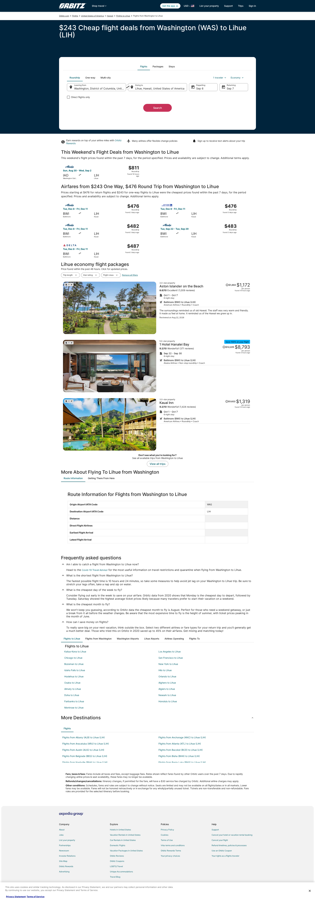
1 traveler (218, 77)
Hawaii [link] (110, 16)
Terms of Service (35, 896)
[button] (157, 717)
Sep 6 (199, 88)
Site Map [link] (63, 861)
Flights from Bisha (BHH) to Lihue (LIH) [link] (179, 756)
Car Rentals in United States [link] (123, 840)
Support (228, 5)
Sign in (252, 5)
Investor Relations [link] (67, 856)
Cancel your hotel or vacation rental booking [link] (232, 835)
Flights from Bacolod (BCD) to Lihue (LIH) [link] (180, 749)
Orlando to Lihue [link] (167, 676)
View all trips (158, 463)
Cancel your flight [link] (220, 840)
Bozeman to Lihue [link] (74, 664)
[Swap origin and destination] (128, 87)
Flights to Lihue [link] (123, 16)
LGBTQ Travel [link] (116, 866)
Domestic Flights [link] (117, 845)
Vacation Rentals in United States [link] (125, 835)
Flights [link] (75, 16)
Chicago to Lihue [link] (73, 657)
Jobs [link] (61, 835)
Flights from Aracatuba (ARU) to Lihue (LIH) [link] (85, 743)
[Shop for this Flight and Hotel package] (205, 308)
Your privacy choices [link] (170, 856)
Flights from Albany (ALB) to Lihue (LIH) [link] (83, 737)
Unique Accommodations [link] (121, 871)
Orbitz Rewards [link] (66, 866)
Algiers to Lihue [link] (166, 688)
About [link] (61, 829)
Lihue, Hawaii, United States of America (159, 88)
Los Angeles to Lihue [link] (169, 651)
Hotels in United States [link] (120, 829)
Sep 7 (230, 88)
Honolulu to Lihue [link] (167, 701)
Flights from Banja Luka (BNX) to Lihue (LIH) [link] (182, 762)
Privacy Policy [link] (167, 829)
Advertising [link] (64, 871)
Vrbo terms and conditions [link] (173, 845)
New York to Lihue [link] (168, 664)
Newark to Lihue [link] (167, 695)
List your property (209, 5)
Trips (240, 5)
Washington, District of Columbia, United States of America (100, 88)
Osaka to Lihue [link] (72, 682)
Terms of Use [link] (167, 840)
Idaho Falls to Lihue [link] (74, 670)
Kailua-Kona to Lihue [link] (75, 651)
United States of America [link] (92, 16)
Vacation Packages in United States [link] (126, 850)
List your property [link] (67, 840)
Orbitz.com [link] (64, 16)
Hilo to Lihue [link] (165, 670)
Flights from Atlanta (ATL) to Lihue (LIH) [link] (179, 743)
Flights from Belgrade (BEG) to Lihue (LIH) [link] (84, 756)
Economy (236, 77)
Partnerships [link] (65, 845)
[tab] (143, 66)
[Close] (309, 890)
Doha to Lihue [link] (71, 695)
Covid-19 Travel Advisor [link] (95, 570)
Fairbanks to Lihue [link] (74, 701)
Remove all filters (130, 275)
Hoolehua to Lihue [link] (74, 676)
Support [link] (215, 829)
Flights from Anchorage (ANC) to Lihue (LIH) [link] (182, 737)
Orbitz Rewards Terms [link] (171, 850)
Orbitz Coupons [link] (117, 861)
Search (157, 107)
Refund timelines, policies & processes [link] (229, 845)
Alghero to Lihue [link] (167, 682)
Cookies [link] (164, 835)
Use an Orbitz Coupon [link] (222, 850)
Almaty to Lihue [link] (72, 688)
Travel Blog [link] (115, 877)
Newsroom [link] (64, 850)
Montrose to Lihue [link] (74, 707)
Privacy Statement (16, 896)
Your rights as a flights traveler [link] (225, 856)
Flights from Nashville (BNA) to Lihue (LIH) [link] (84, 762)
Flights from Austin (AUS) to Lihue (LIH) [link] (83, 749)
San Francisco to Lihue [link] (170, 657)
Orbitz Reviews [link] (117, 856)
